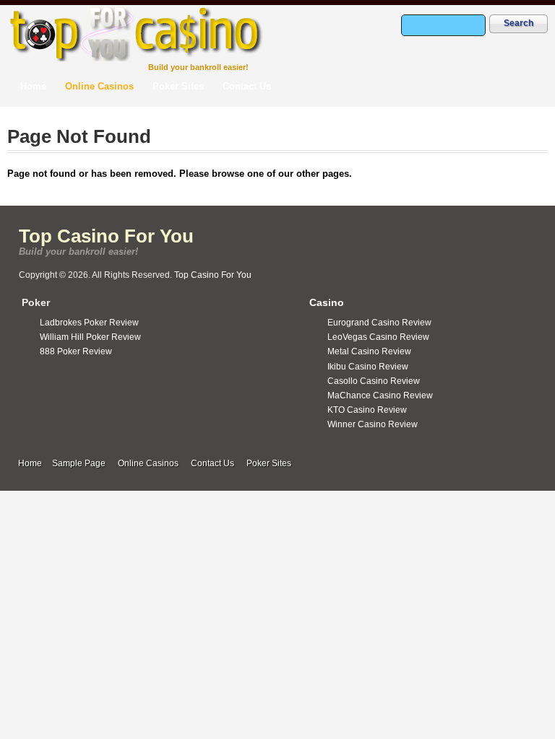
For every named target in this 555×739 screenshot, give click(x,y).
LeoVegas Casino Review (378, 337)
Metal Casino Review (369, 351)
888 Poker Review (76, 351)
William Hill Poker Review (90, 337)
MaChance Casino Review (380, 395)
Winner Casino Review (372, 424)
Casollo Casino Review (373, 381)
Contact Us (247, 86)
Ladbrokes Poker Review (89, 323)
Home (33, 86)
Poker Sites (178, 86)
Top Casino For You (106, 236)
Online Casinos (99, 86)
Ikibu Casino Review (367, 367)
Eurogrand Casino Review (379, 323)
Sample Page (79, 463)
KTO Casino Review (367, 410)
